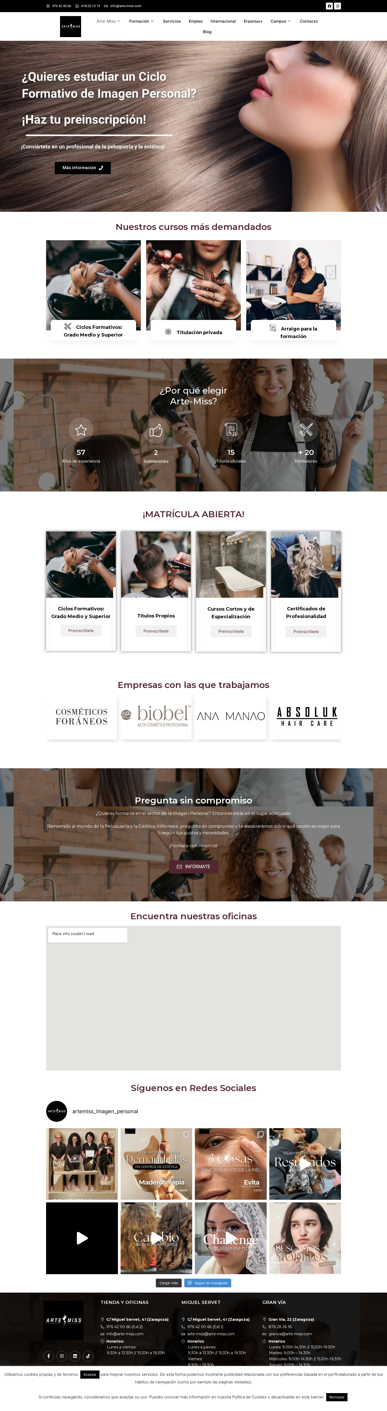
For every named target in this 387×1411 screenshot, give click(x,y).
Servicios (172, 21)
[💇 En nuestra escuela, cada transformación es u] (305, 1164)
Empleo (196, 21)
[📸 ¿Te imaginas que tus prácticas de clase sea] (82, 1238)
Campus (278, 21)
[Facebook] (329, 6)
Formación (139, 21)
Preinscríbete (81, 630)
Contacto (309, 21)
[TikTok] (88, 1356)
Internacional (223, 21)
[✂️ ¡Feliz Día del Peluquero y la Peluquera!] (82, 1164)
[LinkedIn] (75, 1356)
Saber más (93, 349)
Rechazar (336, 1397)
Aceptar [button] (89, 1374)
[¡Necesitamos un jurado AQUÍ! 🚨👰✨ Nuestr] (231, 1238)
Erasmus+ (253, 21)
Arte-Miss (106, 21)
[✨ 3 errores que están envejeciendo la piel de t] (231, 1164)
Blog (207, 31)
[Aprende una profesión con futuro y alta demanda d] (156, 1164)
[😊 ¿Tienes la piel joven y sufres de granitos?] (305, 1238)
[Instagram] (337, 6)
